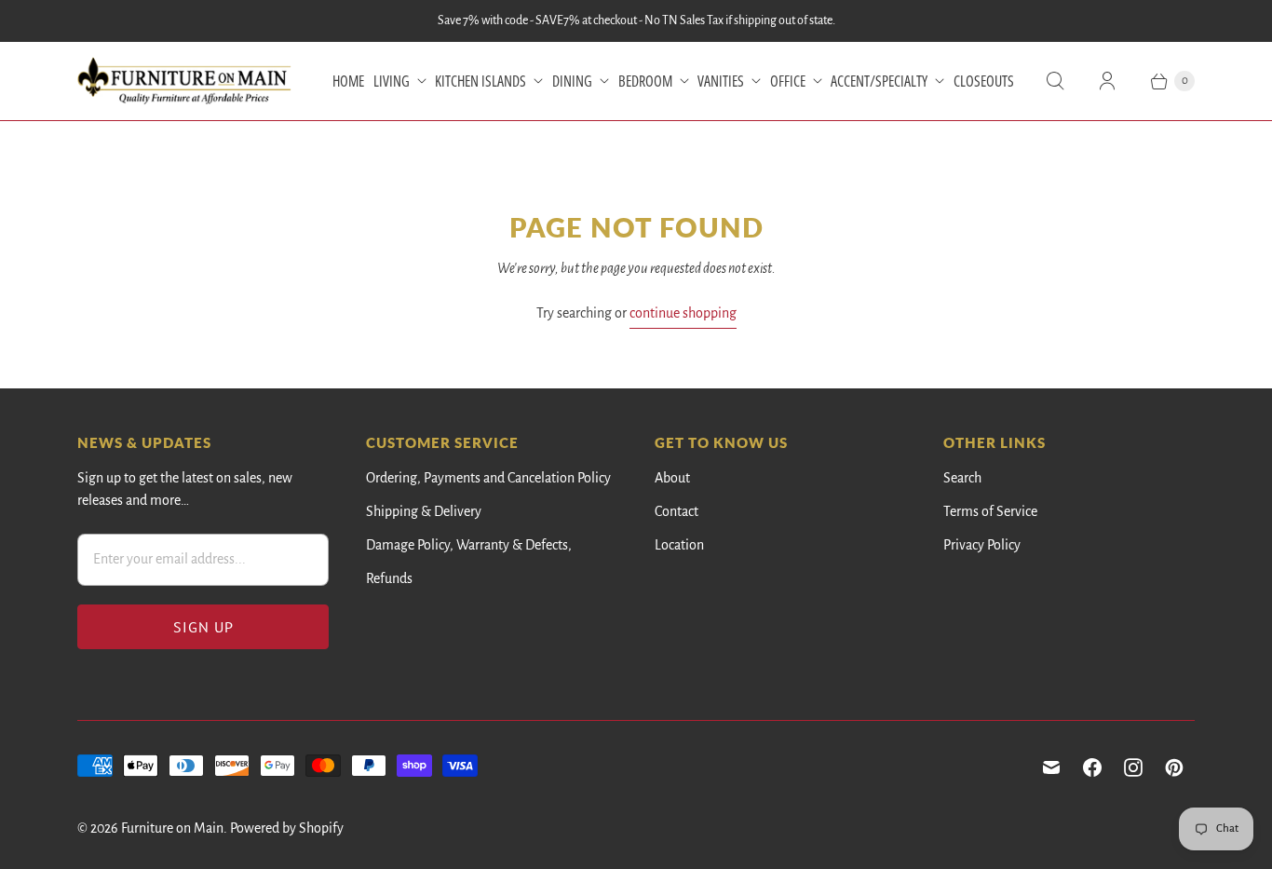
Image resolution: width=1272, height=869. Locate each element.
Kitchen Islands (480, 81)
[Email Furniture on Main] (1051, 767)
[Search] (1055, 81)
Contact (676, 511)
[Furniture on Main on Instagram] (1133, 767)
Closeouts (984, 81)
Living (391, 81)
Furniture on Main (172, 828)
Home (348, 81)
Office (787, 81)
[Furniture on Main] (184, 81)
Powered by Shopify (287, 828)
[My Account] (1107, 81)
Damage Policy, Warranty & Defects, (469, 544)
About (672, 477)
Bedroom (645, 81)
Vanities (720, 81)
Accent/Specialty (879, 81)
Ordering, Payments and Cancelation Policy (488, 477)
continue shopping (683, 313)
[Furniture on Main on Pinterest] (1174, 767)
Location (679, 544)
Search (962, 477)
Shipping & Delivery (423, 511)
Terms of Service (990, 511)
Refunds (389, 578)
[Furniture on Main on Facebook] (1092, 767)
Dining (572, 81)
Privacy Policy (982, 544)
